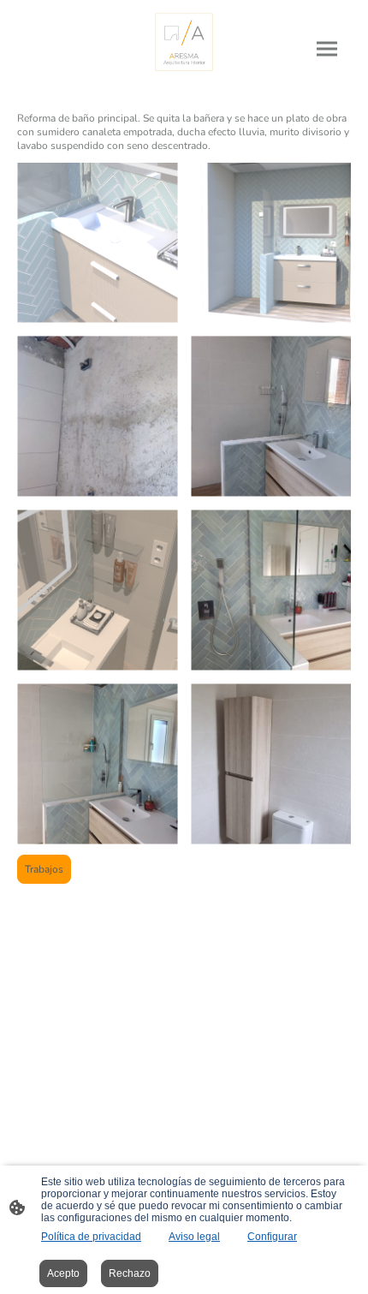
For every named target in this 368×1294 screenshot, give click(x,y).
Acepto (63, 1273)
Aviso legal (194, 1237)
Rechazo (130, 1273)
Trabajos (44, 869)
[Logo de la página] (184, 42)
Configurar (272, 1237)
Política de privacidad (91, 1237)
